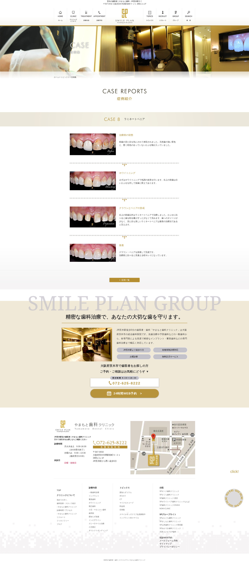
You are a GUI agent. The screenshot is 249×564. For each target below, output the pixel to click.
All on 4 (123, 496)
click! (234, 471)
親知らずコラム (126, 492)
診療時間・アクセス (64, 510)
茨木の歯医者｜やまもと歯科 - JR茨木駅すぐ (124, 1)
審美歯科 (92, 499)
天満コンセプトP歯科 (168, 532)
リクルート (61, 517)
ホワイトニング (95, 503)
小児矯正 (92, 527)
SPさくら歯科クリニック (169, 495)
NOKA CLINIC (165, 509)
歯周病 (91, 513)
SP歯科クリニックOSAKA (170, 505)
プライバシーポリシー (170, 547)
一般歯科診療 (94, 492)
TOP (59, 490)
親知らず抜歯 (94, 517)
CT (121, 499)
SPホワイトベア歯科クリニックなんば (174, 502)
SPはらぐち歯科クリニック (170, 518)
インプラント (94, 496)
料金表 (122, 506)
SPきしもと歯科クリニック (170, 521)
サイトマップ (166, 543)
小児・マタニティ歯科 (97, 510)
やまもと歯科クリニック (67, 507)
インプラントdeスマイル (129, 518)
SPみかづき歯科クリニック (170, 528)
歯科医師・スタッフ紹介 (66, 503)
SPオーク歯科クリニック (169, 491)
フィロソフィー (63, 521)
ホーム (56, 77)
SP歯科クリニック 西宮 (169, 498)
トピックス (65, 77)
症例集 (122, 510)
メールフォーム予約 (169, 540)
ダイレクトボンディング (98, 531)
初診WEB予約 (166, 537)
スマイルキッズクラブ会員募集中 (133, 514)
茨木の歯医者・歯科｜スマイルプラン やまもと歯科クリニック (125, 560)
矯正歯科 (92, 506)
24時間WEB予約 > (128, 393)
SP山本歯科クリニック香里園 (171, 525)
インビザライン (95, 520)
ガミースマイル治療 (96, 524)
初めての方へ (62, 500)
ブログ (59, 524)
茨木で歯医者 (59, 439)
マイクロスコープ (126, 503)
